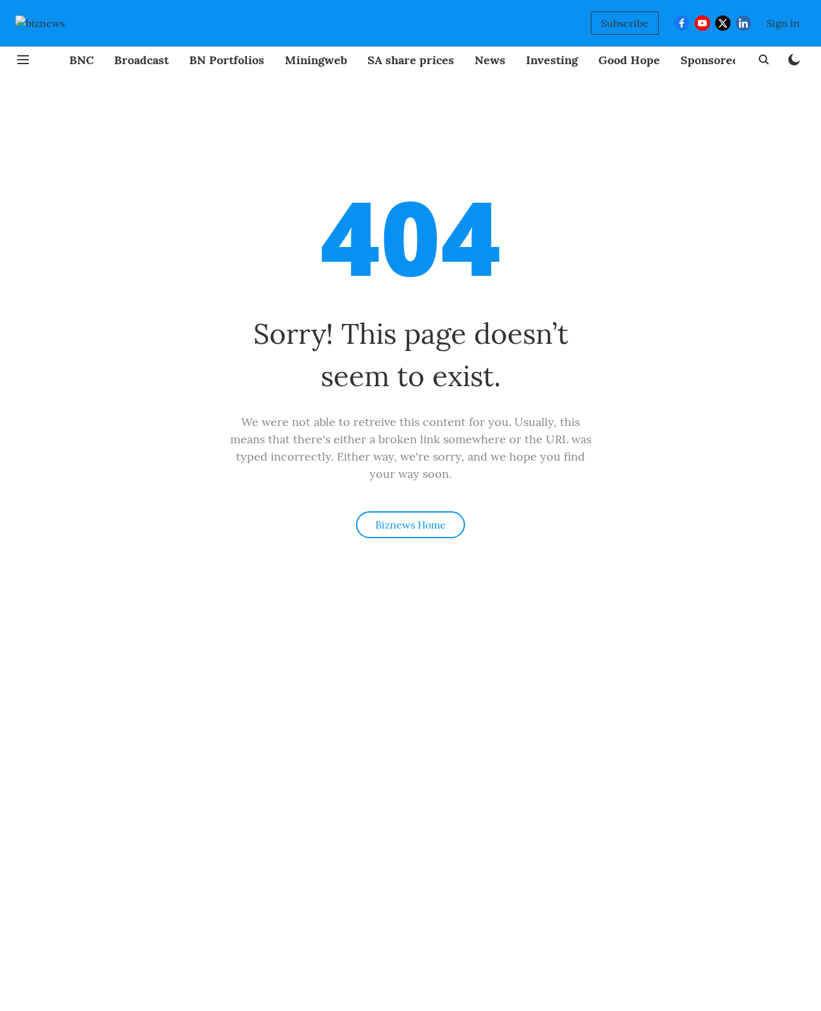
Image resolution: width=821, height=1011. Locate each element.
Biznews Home (410, 524)
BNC (81, 60)
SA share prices (411, 60)
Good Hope (629, 60)
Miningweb (316, 60)
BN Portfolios (226, 60)
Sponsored (710, 60)
